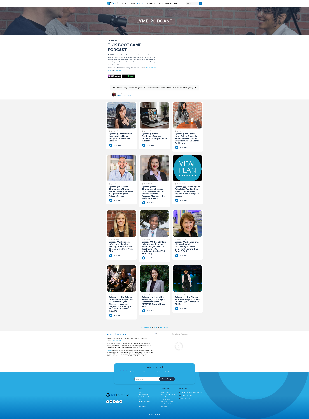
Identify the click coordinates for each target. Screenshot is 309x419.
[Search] (200, 3)
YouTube (118, 70)
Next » (165, 327)
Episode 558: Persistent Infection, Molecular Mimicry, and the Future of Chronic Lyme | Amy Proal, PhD (121, 246)
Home (133, 3)
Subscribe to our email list (137, 372)
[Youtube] (117, 401)
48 (161, 327)
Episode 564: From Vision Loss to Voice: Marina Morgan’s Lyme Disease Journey (120, 137)
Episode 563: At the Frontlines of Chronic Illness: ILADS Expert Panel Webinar (154, 137)
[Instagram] (114, 401)
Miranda (109, 350)
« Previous (145, 327)
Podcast (140, 3)
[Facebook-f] (107, 401)
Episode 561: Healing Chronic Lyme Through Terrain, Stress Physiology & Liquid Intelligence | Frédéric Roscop (121, 191)
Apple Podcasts (151, 68)
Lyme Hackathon (150, 3)
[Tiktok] (120, 401)
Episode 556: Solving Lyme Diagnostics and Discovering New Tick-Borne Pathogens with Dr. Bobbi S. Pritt (187, 246)
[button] (108, 91)
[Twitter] (111, 401)
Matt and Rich (117, 340)
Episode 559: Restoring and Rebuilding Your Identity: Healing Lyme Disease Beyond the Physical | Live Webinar (187, 191)
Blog (175, 3)
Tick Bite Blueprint (165, 3)
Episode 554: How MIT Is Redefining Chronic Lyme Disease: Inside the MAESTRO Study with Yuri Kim (154, 302)
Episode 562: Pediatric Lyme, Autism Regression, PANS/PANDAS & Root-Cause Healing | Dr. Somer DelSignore (187, 138)
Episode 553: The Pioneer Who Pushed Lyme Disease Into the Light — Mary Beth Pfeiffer (187, 300)
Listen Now (117, 145)
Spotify (110, 70)
